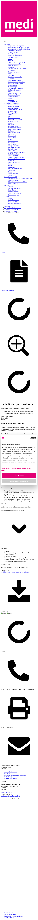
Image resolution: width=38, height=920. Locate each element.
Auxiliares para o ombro (15, 77)
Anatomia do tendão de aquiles (17, 157)
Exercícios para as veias (15, 119)
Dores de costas (12, 149)
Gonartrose (11, 167)
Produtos (7, 44)
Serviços (6, 185)
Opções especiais (13, 57)
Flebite (10, 114)
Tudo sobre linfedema (14, 129)
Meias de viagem (13, 54)
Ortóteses (11, 75)
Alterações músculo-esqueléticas (17, 182)
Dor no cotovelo (13, 141)
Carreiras (10, 198)
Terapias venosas (13, 121)
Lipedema (11, 134)
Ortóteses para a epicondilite (16, 82)
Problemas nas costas (14, 147)
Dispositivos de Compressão (16, 46)
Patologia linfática (13, 183)
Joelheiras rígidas (13, 87)
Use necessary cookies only (19, 481)
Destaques (11, 98)
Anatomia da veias (13, 106)
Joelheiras (11, 67)
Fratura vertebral (13, 173)
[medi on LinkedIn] (19, 909)
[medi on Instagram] (19, 873)
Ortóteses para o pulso (14, 80)
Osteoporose (11, 170)
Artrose (10, 165)
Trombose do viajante (14, 127)
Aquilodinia (11, 160)
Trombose (11, 124)
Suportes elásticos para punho (16, 62)
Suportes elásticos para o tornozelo (18, 68)
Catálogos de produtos (14, 193)
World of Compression (14, 203)
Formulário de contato (14, 188)
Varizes (10, 116)
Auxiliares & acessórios (15, 55)
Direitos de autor (9, 917)
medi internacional (13, 191)
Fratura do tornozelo (14, 162)
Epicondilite (11, 142)
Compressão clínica (13, 52)
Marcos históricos (13, 201)
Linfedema (11, 131)
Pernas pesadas (12, 113)
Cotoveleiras (11, 70)
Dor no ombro (12, 144)
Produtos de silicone (14, 95)
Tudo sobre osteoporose (15, 168)
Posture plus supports (14, 72)
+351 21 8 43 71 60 (6, 792)
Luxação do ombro (13, 146)
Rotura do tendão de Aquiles (16, 159)
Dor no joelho (12, 150)
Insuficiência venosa (14, 118)
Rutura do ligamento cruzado (16, 152)
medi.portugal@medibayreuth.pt (10, 796)
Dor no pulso (12, 137)
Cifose (10, 172)
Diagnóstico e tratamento (11, 103)
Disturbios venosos (13, 105)
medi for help (8, 776)
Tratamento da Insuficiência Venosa (18, 47)
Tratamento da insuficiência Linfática (19, 49)
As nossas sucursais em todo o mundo (15, 775)
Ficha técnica (12, 190)
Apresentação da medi (10, 772)
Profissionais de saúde (10, 177)
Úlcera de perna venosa (15, 109)
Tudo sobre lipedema (14, 132)
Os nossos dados (9, 913)
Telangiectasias (12, 111)
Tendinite (11, 139)
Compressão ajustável (14, 50)
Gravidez (10, 175)
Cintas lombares (12, 85)
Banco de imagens (13, 195)
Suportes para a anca (14, 65)
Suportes (10, 60)
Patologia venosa (13, 180)
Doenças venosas (13, 108)
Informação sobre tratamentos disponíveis (20, 178)
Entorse (10, 164)
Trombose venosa (13, 126)
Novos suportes (12, 101)
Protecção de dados (10, 914)
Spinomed (11, 100)
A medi (6, 196)
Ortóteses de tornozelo (14, 90)
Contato (10, 186)
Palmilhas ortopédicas (14, 93)
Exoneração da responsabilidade (13, 916)
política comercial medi (11, 778)
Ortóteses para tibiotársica (15, 88)
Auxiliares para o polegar (15, 83)
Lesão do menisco (13, 154)
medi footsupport (13, 96)
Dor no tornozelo (13, 155)
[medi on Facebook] (19, 837)
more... (10, 59)
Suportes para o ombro (14, 64)
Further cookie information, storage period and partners (16, 469)
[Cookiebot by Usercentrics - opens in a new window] (28, 438)
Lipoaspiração (12, 136)
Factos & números (13, 200)
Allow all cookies (19, 476)
